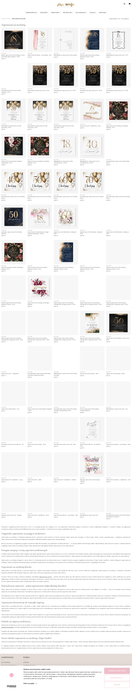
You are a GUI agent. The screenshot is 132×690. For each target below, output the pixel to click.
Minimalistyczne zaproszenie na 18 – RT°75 (117, 55)
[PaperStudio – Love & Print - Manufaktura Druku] (66, 5)
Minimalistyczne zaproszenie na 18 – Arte (117, 409)
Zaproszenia (31, 13)
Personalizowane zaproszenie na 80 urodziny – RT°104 (118, 197)
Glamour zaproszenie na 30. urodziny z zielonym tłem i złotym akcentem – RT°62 (65, 303)
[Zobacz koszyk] (130, 4)
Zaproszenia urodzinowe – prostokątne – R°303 (90, 445)
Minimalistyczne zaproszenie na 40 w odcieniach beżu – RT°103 (89, 162)
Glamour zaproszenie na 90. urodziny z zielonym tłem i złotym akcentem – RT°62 (91, 339)
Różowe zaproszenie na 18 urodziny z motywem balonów (89, 409)
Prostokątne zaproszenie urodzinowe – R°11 (12, 444)
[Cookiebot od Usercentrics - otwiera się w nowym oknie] (11, 686)
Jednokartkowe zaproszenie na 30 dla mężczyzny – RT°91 (11, 126)
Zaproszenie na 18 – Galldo (35, 479)
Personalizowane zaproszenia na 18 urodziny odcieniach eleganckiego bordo (65, 409)
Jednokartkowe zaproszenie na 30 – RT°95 (65, 90)
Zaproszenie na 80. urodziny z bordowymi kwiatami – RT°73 (12, 268)
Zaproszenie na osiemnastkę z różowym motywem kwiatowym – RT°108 (38, 233)
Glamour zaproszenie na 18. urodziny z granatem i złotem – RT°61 (90, 56)
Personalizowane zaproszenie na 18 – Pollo (65, 444)
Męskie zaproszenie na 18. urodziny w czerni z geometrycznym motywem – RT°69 (13, 56)
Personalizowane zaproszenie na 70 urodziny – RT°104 (92, 197)
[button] (124, 4)
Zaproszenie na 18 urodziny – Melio (115, 373)
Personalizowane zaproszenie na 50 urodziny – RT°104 (40, 197)
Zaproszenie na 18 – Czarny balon (10, 373)
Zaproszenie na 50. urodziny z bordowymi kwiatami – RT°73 (117, 126)
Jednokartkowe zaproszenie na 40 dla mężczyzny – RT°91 (37, 126)
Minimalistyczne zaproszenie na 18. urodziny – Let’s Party (66, 374)
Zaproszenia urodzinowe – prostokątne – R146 (66, 515)
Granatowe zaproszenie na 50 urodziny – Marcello (12, 233)
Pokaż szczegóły (29, 683)
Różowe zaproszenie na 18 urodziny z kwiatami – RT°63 (40, 409)
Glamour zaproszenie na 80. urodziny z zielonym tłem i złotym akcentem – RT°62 (65, 339)
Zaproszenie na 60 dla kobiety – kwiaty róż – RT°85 (65, 233)
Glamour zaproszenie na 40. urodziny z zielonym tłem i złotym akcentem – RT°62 (91, 303)
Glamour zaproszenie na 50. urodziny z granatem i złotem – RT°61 (64, 268)
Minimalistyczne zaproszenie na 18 (89, 515)
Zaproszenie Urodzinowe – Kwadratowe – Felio (118, 479)
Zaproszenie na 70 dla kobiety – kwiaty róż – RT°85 (91, 233)
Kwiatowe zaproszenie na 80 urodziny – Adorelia (90, 480)
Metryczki (67, 13)
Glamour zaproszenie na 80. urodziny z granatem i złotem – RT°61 (11, 303)
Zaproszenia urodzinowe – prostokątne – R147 (39, 55)
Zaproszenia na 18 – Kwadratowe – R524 (90, 126)
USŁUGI (92, 13)
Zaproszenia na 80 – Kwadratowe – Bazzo (38, 515)
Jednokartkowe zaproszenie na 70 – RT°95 (117, 90)
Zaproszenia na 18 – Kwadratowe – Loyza (12, 479)
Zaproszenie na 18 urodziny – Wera (37, 444)
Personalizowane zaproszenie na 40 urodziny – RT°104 (13, 197)
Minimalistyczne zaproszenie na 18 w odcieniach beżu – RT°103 (63, 162)
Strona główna (5, 18)
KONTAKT (102, 13)
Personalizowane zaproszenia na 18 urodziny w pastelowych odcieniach (118, 516)
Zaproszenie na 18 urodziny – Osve (10, 409)
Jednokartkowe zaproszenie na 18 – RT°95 (38, 90)
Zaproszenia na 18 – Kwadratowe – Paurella (65, 479)
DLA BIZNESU (81, 13)
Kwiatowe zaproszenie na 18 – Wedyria (11, 515)
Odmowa (117, 684)
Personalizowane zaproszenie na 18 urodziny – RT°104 (118, 162)
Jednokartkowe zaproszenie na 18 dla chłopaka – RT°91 (11, 91)
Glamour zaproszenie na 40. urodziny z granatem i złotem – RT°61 (37, 268)
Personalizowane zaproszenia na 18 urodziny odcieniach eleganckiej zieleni (39, 374)
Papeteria (55, 13)
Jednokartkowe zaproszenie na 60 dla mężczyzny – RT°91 (64, 126)
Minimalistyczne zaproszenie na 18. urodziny (65, 55)
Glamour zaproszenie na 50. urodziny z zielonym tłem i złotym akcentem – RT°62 (117, 303)
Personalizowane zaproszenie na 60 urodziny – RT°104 (66, 197)
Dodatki (44, 13)
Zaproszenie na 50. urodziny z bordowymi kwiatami (38, 303)
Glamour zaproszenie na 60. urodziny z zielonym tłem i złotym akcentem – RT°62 (12, 339)
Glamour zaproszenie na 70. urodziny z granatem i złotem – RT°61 (116, 268)
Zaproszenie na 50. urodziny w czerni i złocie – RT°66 (118, 339)
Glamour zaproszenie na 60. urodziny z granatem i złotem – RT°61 (90, 268)
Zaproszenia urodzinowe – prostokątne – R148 (118, 444)
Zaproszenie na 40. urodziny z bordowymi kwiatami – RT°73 (38, 162)
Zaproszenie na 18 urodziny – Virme (89, 373)
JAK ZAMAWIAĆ (6, 662)
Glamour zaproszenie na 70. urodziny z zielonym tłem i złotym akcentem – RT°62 (38, 339)
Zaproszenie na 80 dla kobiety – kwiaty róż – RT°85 (118, 233)
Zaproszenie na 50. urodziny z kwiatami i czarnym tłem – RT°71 (11, 162)
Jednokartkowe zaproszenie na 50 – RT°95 (91, 90)
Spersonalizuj (116, 678)
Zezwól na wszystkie (117, 671)
